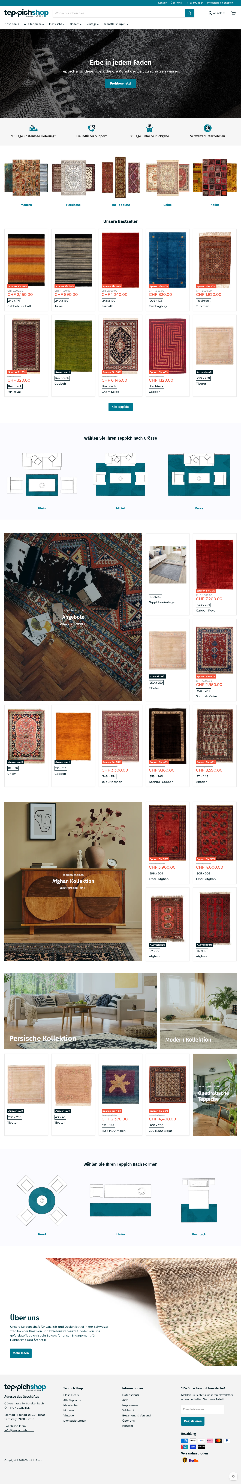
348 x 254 (109, 776)
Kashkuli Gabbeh (161, 782)
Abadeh (201, 782)
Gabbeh (60, 383)
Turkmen (202, 306)
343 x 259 (203, 605)
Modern (75, 24)
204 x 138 (156, 300)
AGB (125, 1400)
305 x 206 (203, 873)
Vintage (92, 24)
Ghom (11, 773)
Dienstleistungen (115, 24)
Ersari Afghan (159, 879)
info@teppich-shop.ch (220, 2)
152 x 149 (108, 1125)
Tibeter (201, 383)
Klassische (56, 24)
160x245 (155, 597)
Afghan (154, 956)
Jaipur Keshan (112, 782)
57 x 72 (154, 951)
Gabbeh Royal (206, 610)
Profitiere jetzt (120, 83)
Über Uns (176, 2)
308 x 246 (203, 690)
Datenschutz (130, 1395)
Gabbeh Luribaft (19, 306)
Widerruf (128, 1410)
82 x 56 (13, 768)
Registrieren (193, 1421)
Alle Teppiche (33, 24)
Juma (59, 306)
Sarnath (107, 306)
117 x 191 (202, 951)
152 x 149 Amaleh (114, 1130)
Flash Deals (11, 24)
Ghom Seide (110, 391)
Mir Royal (14, 391)
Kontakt (162, 2)
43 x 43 (60, 1117)
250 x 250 (203, 378)
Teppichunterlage (161, 602)
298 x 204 (156, 873)
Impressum (130, 1405)
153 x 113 (60, 768)
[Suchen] (189, 13)
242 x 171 (14, 300)
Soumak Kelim (206, 696)
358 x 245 (156, 776)
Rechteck (203, 300)
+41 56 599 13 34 (194, 2)
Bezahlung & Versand (136, 1415)
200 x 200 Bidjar (160, 1130)
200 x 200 (157, 1125)
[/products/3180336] (167, 564)
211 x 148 (202, 776)
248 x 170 (108, 300)
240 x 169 (61, 300)
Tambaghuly (158, 306)
